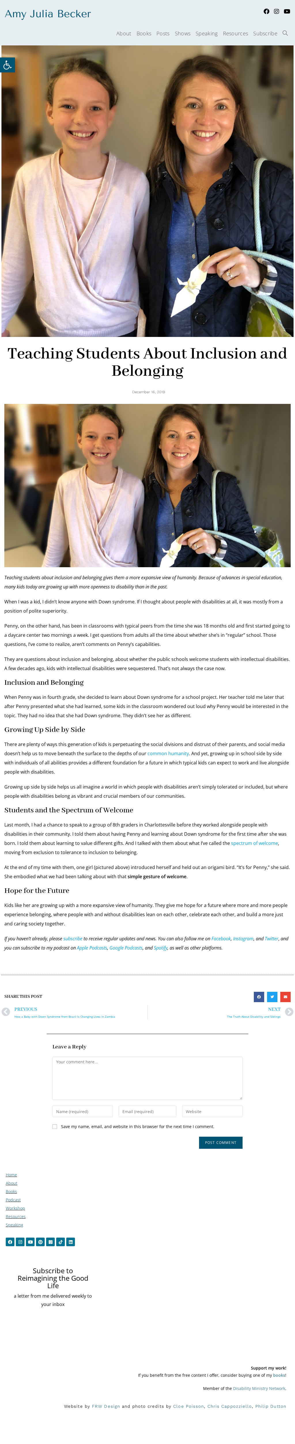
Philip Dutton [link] (270, 1406)
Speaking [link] (14, 1225)
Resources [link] (16, 1216)
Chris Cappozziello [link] (229, 1406)
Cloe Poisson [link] (188, 1406)
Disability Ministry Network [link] (259, 1388)
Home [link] (11, 1175)
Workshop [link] (15, 1208)
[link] (7, 64)
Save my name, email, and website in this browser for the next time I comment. (137, 1126)
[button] (259, 997)
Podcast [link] (13, 1200)
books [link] (279, 1375)
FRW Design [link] (106, 1406)
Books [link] (11, 1191)
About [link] (11, 1183)
